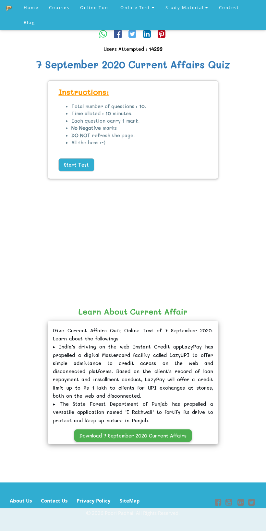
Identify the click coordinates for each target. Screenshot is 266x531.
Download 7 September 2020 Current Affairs (133, 435)
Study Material (185, 7)
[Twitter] (132, 33)
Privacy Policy (94, 500)
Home (31, 7)
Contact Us (54, 500)
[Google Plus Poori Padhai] (240, 503)
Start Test (76, 164)
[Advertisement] (26, 180)
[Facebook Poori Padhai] (218, 503)
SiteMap (130, 500)
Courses (59, 7)
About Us (21, 500)
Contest (229, 7)
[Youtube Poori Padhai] (228, 503)
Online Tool (95, 7)
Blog (29, 22)
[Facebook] (118, 33)
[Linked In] (147, 33)
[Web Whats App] (103, 33)
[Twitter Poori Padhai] (251, 503)
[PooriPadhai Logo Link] (9, 7)
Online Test (136, 7)
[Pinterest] (161, 33)
